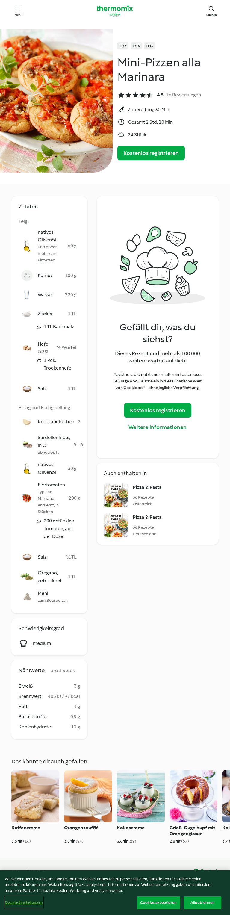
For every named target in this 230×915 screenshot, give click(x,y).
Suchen (211, 15)
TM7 (123, 46)
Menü (19, 15)
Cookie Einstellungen (24, 902)
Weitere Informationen (157, 427)
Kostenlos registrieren (151, 153)
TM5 (149, 46)
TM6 (136, 46)
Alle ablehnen (202, 902)
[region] (115, 892)
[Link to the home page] (115, 11)
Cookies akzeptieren (158, 902)
